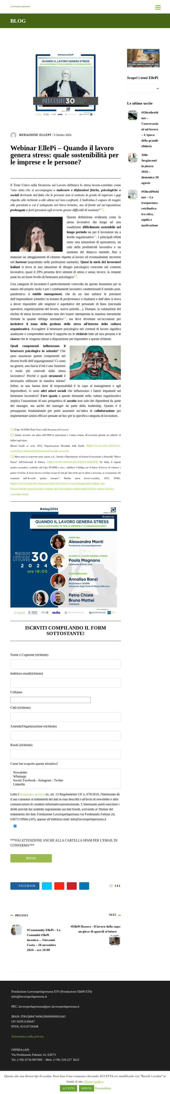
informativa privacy (32, 794)
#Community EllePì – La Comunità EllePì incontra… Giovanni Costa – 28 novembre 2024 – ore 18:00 (44, 940)
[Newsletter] (66, 773)
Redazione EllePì (35, 135)
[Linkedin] (66, 784)
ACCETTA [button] (68, 1088)
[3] (12, 456)
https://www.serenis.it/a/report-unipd (70, 461)
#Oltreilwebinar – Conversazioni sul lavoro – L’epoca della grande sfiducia (149, 129)
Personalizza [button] (103, 1088)
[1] (12, 429)
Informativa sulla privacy (27, 1036)
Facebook (26, 886)
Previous (21, 915)
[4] (96, 461)
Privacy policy (93, 1081)
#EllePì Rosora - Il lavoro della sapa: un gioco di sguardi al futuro (96, 929)
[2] (12, 434)
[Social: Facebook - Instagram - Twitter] (66, 780)
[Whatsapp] (66, 777)
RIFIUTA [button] (86, 1088)
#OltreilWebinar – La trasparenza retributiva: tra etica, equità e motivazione (150, 208)
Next (112, 915)
